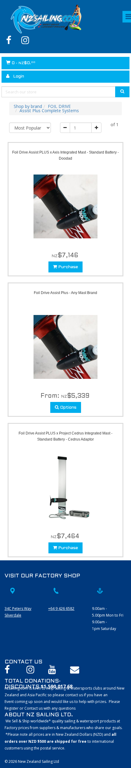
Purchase (67, 267)
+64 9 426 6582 (61, 608)
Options (67, 408)
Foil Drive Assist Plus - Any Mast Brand (65, 293)
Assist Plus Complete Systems (49, 110)
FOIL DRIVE (59, 106)
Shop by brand (28, 106)
